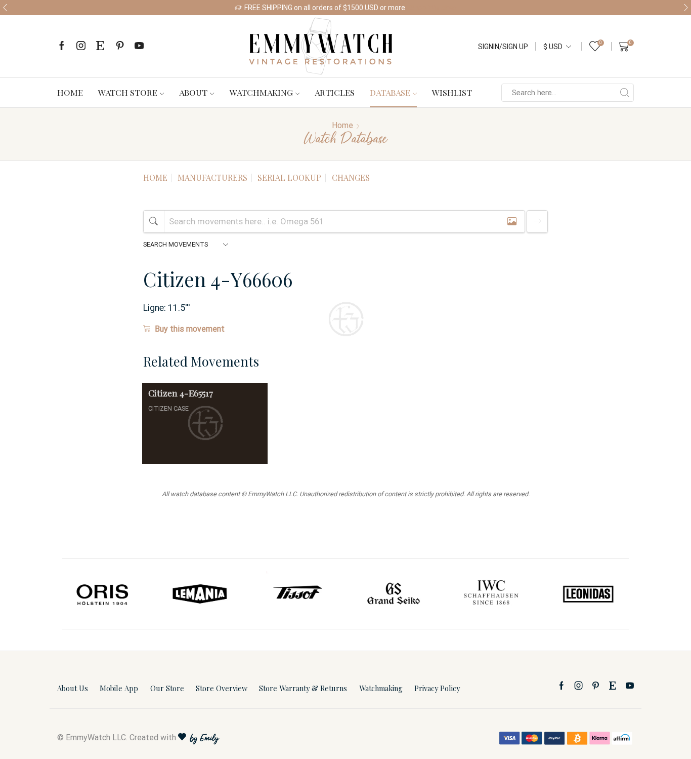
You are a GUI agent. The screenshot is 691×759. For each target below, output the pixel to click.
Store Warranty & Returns (303, 688)
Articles (335, 92)
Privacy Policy (437, 688)
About (193, 92)
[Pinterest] (119, 46)
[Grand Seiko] (394, 594)
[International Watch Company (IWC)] (491, 594)
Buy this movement (190, 329)
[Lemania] (200, 594)
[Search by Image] (512, 221)
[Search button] (624, 92)
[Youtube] (139, 46)
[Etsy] (100, 46)
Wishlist (452, 92)
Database (390, 92)
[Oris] (103, 594)
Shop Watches (433, 8)
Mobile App (119, 688)
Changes (351, 177)
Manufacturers (212, 177)
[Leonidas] (588, 594)
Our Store (167, 688)
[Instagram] (80, 46)
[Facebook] (61, 46)
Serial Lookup (289, 177)
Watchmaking (261, 92)
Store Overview (221, 688)
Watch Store (127, 92)
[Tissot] (297, 594)
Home (70, 92)
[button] (5, 7)
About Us (72, 688)
